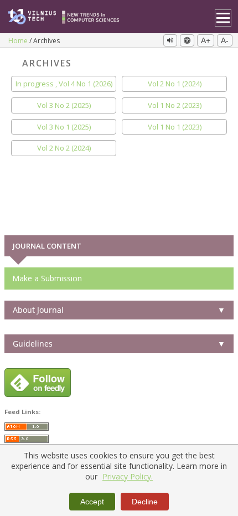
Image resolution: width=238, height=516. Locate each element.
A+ (205, 40)
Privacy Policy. (127, 476)
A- (225, 40)
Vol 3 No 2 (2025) (64, 105)
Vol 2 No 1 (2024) (174, 84)
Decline (145, 501)
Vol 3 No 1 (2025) (64, 127)
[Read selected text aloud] (170, 40)
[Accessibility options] (187, 40)
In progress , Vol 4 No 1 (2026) (63, 84)
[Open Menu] (223, 18)
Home (18, 40)
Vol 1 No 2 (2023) (174, 105)
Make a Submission (47, 278)
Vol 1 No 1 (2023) (174, 127)
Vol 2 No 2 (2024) (64, 148)
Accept (92, 501)
